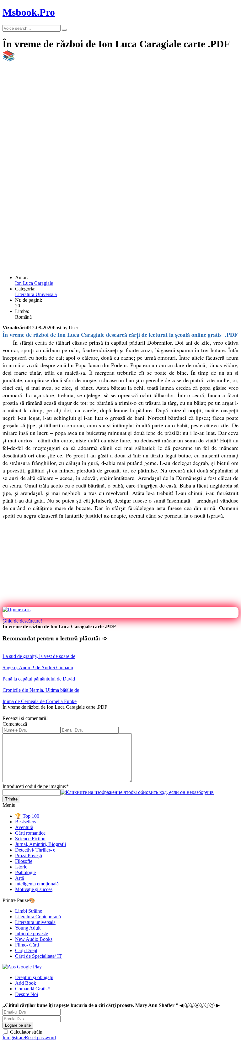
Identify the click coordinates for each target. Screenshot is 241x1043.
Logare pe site (18, 1025)
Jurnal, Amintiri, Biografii (40, 844)
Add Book (25, 983)
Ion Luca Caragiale (34, 283)
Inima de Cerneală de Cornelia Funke (40, 701)
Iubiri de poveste (31, 933)
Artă (19, 878)
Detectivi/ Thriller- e (35, 850)
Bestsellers (25, 821)
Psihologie (25, 872)
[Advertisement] (120, 112)
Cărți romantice (30, 833)
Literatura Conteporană (38, 916)
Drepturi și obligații (34, 977)
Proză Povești (28, 855)
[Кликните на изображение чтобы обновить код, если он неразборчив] (137, 792)
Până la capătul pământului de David (39, 678)
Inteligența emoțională (37, 883)
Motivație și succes (33, 889)
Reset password (40, 1037)
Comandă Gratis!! (33, 988)
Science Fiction (30, 838)
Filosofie (23, 861)
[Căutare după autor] (64, 30)
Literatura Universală (36, 294)
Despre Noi (26, 994)
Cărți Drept (26, 950)
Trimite (11, 799)
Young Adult (27, 928)
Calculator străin (25, 1032)
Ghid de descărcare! (22, 620)
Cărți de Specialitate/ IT (38, 956)
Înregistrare (14, 1037)
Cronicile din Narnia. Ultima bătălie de (41, 690)
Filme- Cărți (27, 944)
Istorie (21, 866)
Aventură (24, 827)
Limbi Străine (28, 911)
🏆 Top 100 (27, 816)
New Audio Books (33, 939)
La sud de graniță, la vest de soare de (39, 656)
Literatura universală (35, 922)
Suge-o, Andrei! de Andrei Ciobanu (38, 667)
